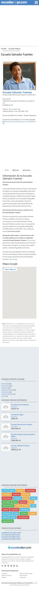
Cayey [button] (31, 502)
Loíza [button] (4, 490)
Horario (16, 170)
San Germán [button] (7, 513)
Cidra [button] (15, 502)
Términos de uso (7, 575)
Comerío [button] (24, 513)
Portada (3, 49)
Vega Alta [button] (16, 494)
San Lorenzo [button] (7, 498)
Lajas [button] (33, 506)
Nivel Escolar (23, 575)
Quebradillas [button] (30, 490)
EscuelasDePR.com (7, 557)
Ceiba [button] (16, 513)
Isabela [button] (5, 517)
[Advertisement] (19, 25)
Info (7, 170)
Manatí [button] (26, 506)
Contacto (27, 170)
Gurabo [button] (13, 517)
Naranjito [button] (32, 513)
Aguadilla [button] (23, 502)
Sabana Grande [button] (8, 506)
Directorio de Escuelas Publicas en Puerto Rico (17, 583)
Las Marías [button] (6, 494)
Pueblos (4, 577)
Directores (23, 577)
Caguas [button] (33, 498)
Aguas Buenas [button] (7, 521)
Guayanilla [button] (14, 509)
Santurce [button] (20, 490)
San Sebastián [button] (23, 517)
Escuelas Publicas (14, 49)
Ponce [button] (26, 498)
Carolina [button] (5, 509)
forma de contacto (14, 231)
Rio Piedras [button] (6, 502)
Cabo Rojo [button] (25, 494)
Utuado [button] (18, 506)
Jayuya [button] (11, 490)
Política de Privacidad (26, 573)
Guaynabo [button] (17, 498)
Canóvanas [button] (24, 509)
